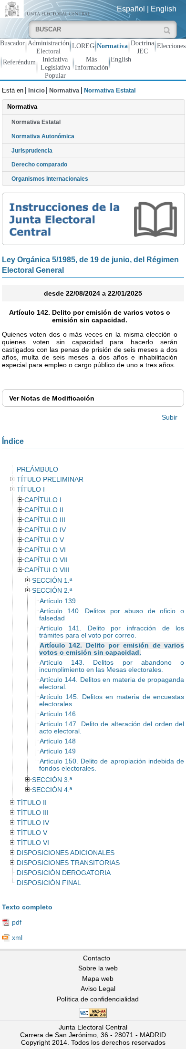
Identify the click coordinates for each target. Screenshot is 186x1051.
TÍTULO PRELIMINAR (50, 479)
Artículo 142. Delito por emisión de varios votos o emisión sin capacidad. (112, 649)
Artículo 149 (58, 751)
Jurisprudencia (31, 150)
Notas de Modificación (51, 398)
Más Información (91, 63)
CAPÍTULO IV (45, 530)
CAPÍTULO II (43, 510)
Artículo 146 (58, 714)
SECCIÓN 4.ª (52, 789)
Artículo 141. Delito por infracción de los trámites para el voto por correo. (112, 632)
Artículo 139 (58, 601)
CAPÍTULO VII (46, 560)
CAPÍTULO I (43, 500)
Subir (169, 417)
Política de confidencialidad (98, 999)
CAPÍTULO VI (45, 550)
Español (131, 9)
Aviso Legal (98, 988)
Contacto (96, 958)
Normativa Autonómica (42, 136)
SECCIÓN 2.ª (52, 590)
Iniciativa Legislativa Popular (55, 67)
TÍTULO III (33, 812)
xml (17, 937)
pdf (16, 922)
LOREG (83, 46)
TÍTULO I (31, 489)
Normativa (112, 46)
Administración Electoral (48, 47)
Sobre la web (98, 968)
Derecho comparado (39, 164)
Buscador (12, 43)
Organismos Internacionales (49, 178)
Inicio (36, 90)
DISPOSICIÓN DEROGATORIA (64, 872)
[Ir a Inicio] (46, 8)
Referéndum (19, 62)
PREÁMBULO (37, 469)
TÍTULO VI (33, 842)
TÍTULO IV (33, 822)
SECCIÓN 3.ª (52, 779)
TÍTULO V (32, 832)
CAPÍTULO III (44, 520)
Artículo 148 (58, 741)
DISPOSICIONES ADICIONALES (65, 852)
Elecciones (171, 46)
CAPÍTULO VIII (47, 570)
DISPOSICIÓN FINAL (49, 882)
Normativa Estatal (36, 122)
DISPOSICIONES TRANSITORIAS (68, 862)
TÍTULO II (32, 802)
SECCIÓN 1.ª (52, 580)
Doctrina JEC (142, 47)
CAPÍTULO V (44, 540)
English (163, 9)
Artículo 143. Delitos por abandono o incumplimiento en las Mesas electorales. (112, 666)
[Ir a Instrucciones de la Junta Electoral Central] (93, 219)
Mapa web (98, 978)
